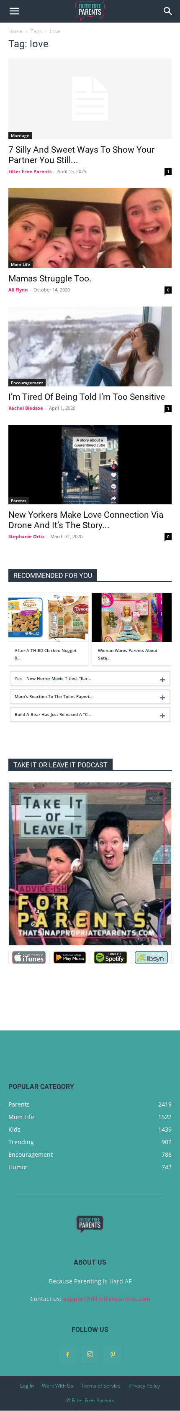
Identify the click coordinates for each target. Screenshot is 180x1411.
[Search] (168, 11)
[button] (14, 11)
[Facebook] (67, 1355)
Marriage (20, 135)
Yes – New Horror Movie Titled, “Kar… (53, 678)
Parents (18, 501)
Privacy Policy (144, 1385)
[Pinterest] (112, 1355)
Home (15, 31)
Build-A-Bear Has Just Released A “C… (53, 714)
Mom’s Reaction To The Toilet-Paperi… (54, 696)
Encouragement (27, 383)
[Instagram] (90, 1354)
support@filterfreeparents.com (106, 1299)
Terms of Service (101, 1385)
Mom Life (20, 264)
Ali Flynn (18, 289)
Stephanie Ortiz (26, 536)
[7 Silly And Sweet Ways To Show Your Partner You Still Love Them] (90, 99)
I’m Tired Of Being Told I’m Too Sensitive (86, 397)
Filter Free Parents (29, 171)
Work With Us (57, 1385)
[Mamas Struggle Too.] (90, 228)
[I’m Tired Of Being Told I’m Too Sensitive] (90, 346)
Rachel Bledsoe (25, 408)
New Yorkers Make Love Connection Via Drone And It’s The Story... (85, 520)
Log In (27, 1385)
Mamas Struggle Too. (50, 279)
